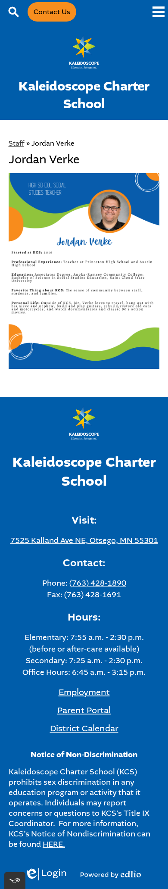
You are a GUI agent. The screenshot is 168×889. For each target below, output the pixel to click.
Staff (16, 143)
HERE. (54, 844)
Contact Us (52, 11)
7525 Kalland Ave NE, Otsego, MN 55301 (84, 540)
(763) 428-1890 (97, 583)
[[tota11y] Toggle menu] (14, 880)
